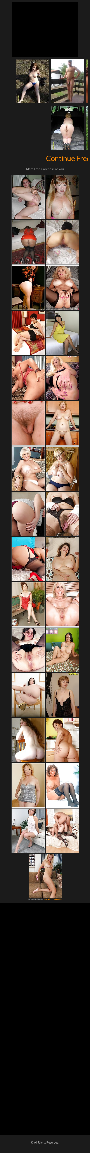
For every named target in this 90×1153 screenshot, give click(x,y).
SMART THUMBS (53, 899)
